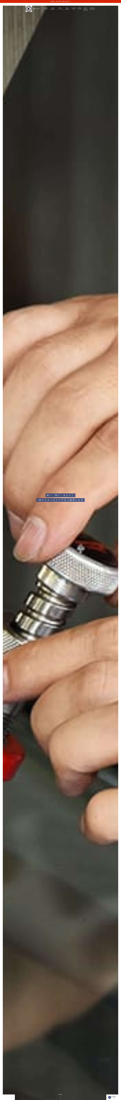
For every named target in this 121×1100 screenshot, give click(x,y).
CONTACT (92, 9)
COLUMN (73, 9)
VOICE (67, 9)
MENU (60, 9)
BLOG (86, 9)
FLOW (53, 9)
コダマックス (36, 9)
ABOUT (46, 9)
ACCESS (80, 9)
